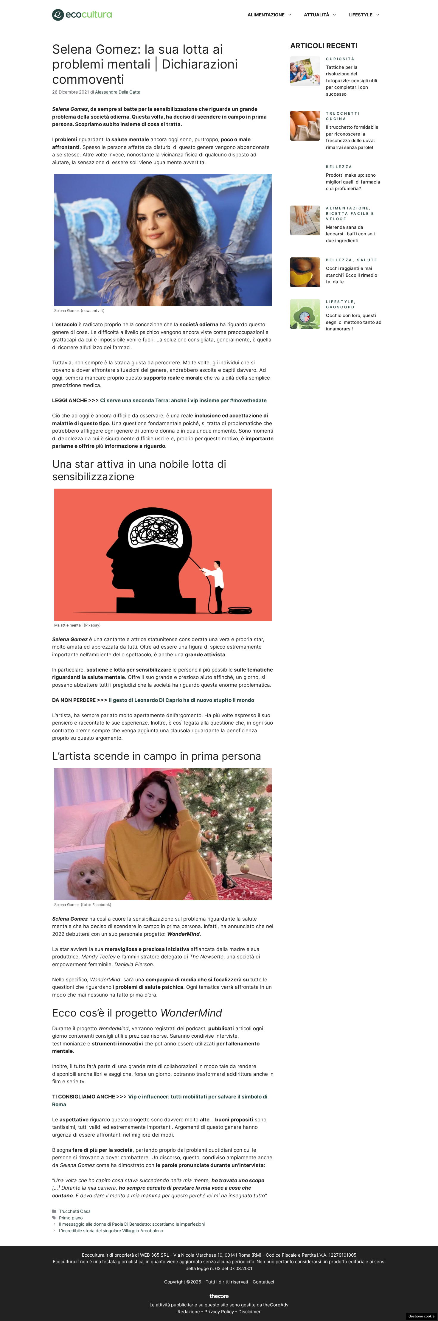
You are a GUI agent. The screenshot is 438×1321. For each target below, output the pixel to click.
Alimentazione (266, 15)
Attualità (316, 15)
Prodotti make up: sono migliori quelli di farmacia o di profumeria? (353, 181)
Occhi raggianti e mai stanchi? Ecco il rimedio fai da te (351, 275)
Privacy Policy (219, 1311)
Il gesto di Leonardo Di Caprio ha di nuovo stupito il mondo (181, 700)
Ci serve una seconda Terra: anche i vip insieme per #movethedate (183, 400)
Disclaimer (249, 1311)
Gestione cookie (422, 1316)
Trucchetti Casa (75, 1211)
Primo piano (71, 1217)
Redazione (189, 1311)
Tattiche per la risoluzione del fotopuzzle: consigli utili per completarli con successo (351, 80)
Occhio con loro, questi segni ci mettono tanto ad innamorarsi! (353, 322)
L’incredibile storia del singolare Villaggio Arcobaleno (111, 1230)
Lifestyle (360, 15)
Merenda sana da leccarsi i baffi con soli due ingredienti (350, 233)
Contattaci (263, 1282)
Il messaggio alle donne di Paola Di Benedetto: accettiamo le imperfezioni (132, 1224)
